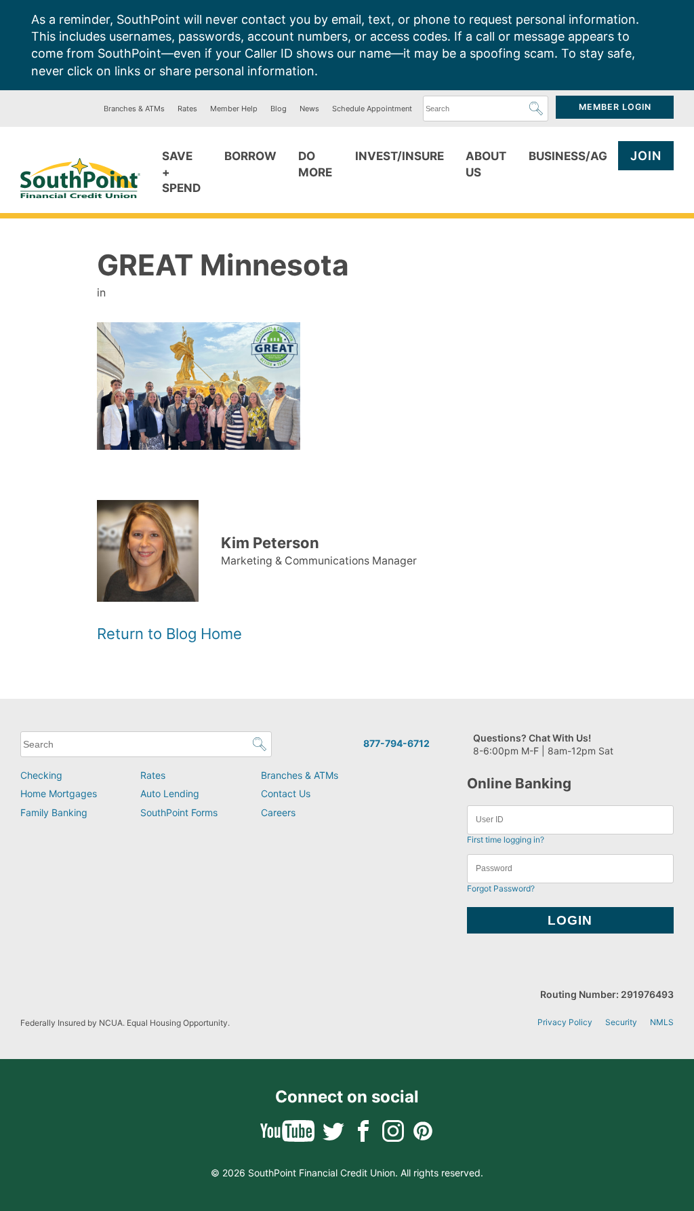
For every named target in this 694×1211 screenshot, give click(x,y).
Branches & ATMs (134, 108)
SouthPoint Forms (179, 812)
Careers (278, 812)
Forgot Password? (501, 888)
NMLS (662, 1022)
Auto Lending (169, 793)
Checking (41, 775)
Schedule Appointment (372, 108)
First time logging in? (505, 839)
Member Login (615, 107)
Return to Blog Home (169, 633)
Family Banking (53, 812)
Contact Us (285, 793)
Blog (278, 108)
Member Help (234, 108)
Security (621, 1022)
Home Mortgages (58, 793)
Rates (187, 108)
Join (645, 156)
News (309, 108)
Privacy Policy (564, 1022)
